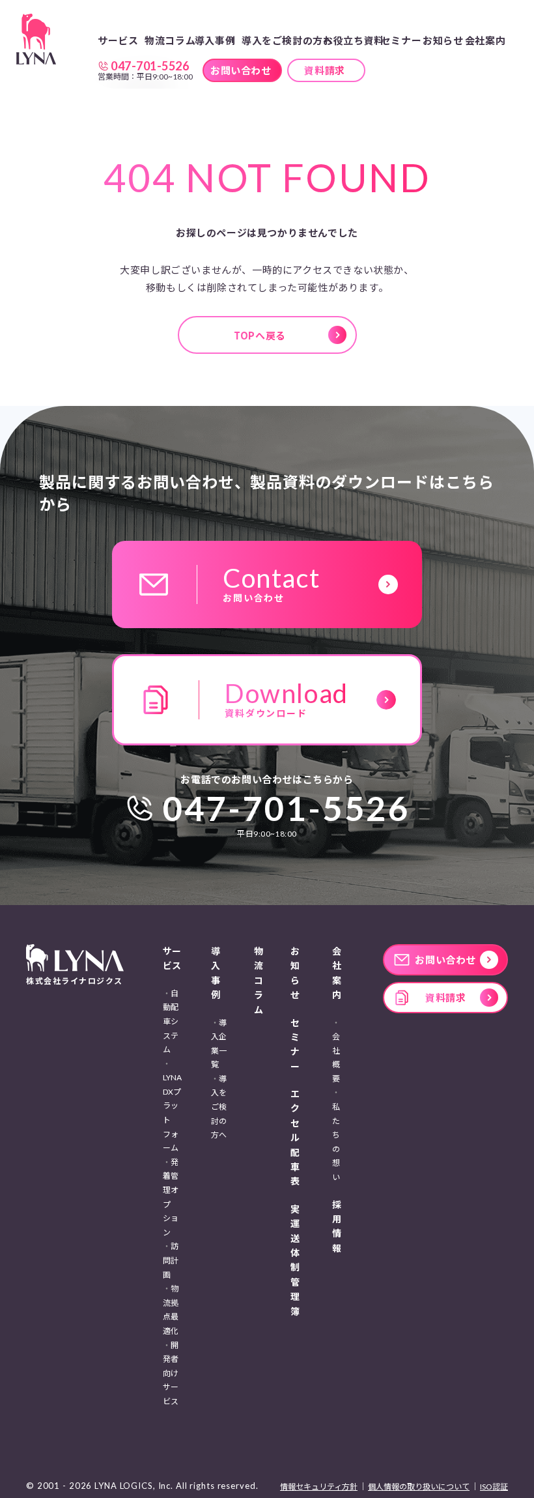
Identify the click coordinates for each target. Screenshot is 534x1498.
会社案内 (336, 972)
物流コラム (170, 40)
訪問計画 (170, 1260)
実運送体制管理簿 (295, 1260)
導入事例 (215, 972)
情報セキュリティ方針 (319, 1486)
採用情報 (336, 1226)
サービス (172, 958)
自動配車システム (170, 1021)
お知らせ (443, 40)
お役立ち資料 (353, 40)
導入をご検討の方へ (287, 40)
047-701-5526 (286, 808)
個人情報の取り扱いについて (419, 1486)
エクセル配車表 (295, 1137)
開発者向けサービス (170, 1373)
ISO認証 (494, 1486)
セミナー (401, 40)
